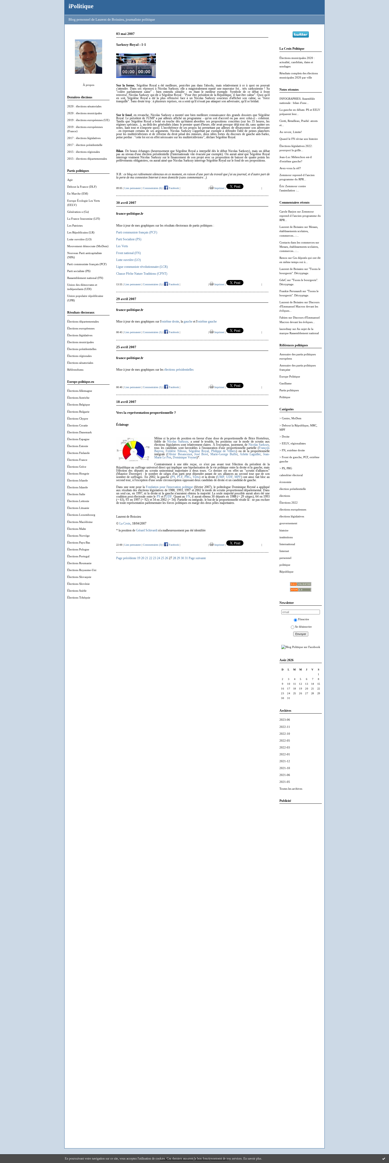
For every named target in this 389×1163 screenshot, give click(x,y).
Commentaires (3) (152, 544)
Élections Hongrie (78, 473)
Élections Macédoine (80, 521)
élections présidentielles (179, 369)
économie (285, 482)
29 (178, 558)
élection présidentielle (292, 488)
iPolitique (81, 6)
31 (186, 558)
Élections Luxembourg (81, 514)
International (287, 544)
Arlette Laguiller (250, 454)
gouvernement (288, 523)
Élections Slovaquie (79, 576)
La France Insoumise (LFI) (83, 218)
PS (173, 477)
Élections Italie (76, 494)
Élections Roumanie (79, 563)
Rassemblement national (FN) (85, 277)
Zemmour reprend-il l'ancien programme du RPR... (300, 216)
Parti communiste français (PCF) (87, 264)
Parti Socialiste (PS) (128, 239)
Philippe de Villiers (223, 451)
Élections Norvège (78, 535)
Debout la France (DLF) (82, 186)
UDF (229, 477)
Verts (196, 477)
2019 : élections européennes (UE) (88, 120)
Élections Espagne (78, 439)
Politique (284, 397)
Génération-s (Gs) (78, 211)
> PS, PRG (285, 468)
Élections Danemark (79, 432)
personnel (285, 557)
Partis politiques (289, 390)
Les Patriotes (75, 225)
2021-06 (284, 774)
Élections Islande (77, 487)
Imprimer (219, 188)
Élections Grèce (76, 466)
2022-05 (284, 740)
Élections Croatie (77, 425)
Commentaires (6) (152, 188)
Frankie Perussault (290, 291)
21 (146, 558)
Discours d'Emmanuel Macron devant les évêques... (299, 306)
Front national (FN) (128, 253)
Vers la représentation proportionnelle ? (146, 413)
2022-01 (284, 754)
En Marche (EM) (77, 193)
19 (138, 558)
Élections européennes (80, 328)
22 (150, 558)
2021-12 (284, 761)
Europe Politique (289, 376)
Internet (284, 551)
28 (174, 558)
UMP (220, 477)
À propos (88, 84)
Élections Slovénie (78, 583)
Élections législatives (79, 335)
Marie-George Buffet (224, 454)
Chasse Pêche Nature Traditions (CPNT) (141, 273)
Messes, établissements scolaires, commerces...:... (298, 231)
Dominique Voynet (185, 457)
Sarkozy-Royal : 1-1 (131, 45)
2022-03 (284, 747)
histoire (283, 530)
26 (166, 558)
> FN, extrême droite (292, 450)
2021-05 (284, 781)
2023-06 (284, 719)
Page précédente (126, 558)
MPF (237, 477)
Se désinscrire (303, 626)
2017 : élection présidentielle (84, 144)
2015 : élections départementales (87, 158)
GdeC (282, 280)
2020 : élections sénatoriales (84, 106)
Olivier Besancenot (180, 454)
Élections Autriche (78, 397)
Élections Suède (77, 590)
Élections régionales (79, 355)
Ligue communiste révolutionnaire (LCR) (142, 266)
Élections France (77, 459)
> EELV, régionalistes (292, 443)
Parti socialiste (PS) (79, 271)
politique (284, 564)
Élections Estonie (77, 446)
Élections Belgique (78, 404)
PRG (187, 477)
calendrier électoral (291, 475)
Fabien (283, 317)
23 (154, 558)
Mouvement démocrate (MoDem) (87, 246)
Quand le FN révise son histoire (298, 138)
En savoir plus (252, 1158)
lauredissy (285, 328)
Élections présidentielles (81, 349)
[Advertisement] (300, 887)
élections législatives (291, 516)
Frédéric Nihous (176, 451)
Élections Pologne (78, 549)
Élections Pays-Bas (78, 542)
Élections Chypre (77, 418)
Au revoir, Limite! (290, 132)
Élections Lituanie (78, 507)
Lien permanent (132, 188)
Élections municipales (80, 342)
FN (188, 496)
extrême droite (170, 321)
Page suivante (197, 558)
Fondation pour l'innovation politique (169, 487)
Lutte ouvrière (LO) (79, 239)
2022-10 (284, 733)
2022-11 (284, 726)
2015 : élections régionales (83, 151)
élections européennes (292, 509)
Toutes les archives (290, 788)
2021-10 (284, 768)
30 (182, 558)
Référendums (75, 369)
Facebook (173, 188)
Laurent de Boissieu (291, 226)
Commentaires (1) (152, 284)
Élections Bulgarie (78, 411)
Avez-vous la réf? (290, 168)
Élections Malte (76, 528)
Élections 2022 (288, 502)
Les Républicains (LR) (80, 232)
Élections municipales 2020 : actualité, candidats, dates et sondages (297, 62)
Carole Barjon (287, 211)
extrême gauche (207, 321)
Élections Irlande (77, 480)
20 (142, 558)
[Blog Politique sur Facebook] (301, 647)
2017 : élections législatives (84, 138)
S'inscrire (303, 619)
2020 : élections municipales (84, 113)
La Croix (124, 523)
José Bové (201, 454)
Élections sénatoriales (80, 362)
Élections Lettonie (78, 501)
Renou (283, 257)
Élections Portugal (78, 556)
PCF (180, 477)
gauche (188, 321)
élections (284, 495)
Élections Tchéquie (78, 597)
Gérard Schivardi (146, 530)
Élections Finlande (78, 452)
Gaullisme (285, 383)
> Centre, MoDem (290, 418)
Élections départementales (83, 321)
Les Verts (122, 246)
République (286, 571)
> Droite (284, 436)
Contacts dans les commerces (297, 242)
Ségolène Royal (199, 451)
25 (162, 558)
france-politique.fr (129, 213)
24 (158, 558)
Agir (70, 179)
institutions (286, 537)
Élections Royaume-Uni (81, 570)
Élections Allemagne (79, 390)
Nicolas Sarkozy (177, 441)
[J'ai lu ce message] (384, 1158)
